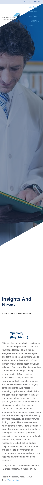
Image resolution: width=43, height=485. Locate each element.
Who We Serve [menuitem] (35, 12)
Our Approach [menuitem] (35, 7)
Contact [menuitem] (37, 2)
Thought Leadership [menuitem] (35, 21)
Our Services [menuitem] (34, 16)
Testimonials (13, 480)
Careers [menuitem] (26, 2)
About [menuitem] (31, 25)
